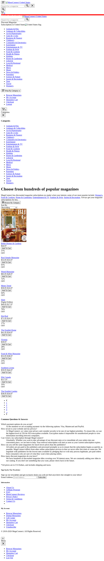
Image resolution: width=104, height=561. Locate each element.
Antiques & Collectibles (15, 31)
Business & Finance (14, 38)
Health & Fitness (13, 54)
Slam (3, 300)
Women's (9, 86)
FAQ (8, 492)
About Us (10, 487)
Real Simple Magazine (10, 258)
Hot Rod (4, 316)
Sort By (4, 205)
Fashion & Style (12, 49)
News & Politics (12, 72)
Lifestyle (9, 61)
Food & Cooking (13, 52)
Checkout (10, 525)
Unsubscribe (11, 527)
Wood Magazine (7, 272)
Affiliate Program (13, 490)
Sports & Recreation (14, 79)
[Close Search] (32, 6)
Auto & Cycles (12, 36)
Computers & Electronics (16, 43)
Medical (9, 65)
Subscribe (42, 477)
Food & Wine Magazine (10, 354)
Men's (8, 68)
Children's (10, 40)
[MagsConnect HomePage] (18, 2)
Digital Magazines (13, 516)
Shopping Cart (12, 522)
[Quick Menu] (3, 2)
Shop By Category (11, 91)
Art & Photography (14, 33)
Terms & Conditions (14, 499)
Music (8, 70)
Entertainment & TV (14, 47)
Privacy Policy (12, 497)
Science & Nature (13, 77)
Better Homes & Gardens (11, 243)
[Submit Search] (27, 6)
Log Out (9, 558)
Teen (8, 81)
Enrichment (10, 45)
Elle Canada (6, 377)
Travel (8, 84)
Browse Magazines (13, 513)
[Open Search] (3, 9)
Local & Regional (13, 63)
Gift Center (10, 518)
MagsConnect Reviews (15, 494)
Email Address (7, 477)
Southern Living (7, 368)
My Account (11, 520)
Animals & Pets (12, 29)
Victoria (4, 340)
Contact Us (10, 501)
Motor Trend (6, 286)
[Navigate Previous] (6, 400)
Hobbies (9, 56)
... (7, 412)
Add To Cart (6, 248)
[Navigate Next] (6, 414)
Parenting (10, 74)
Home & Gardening (14, 58)
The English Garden (9, 391)
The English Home (8, 330)
